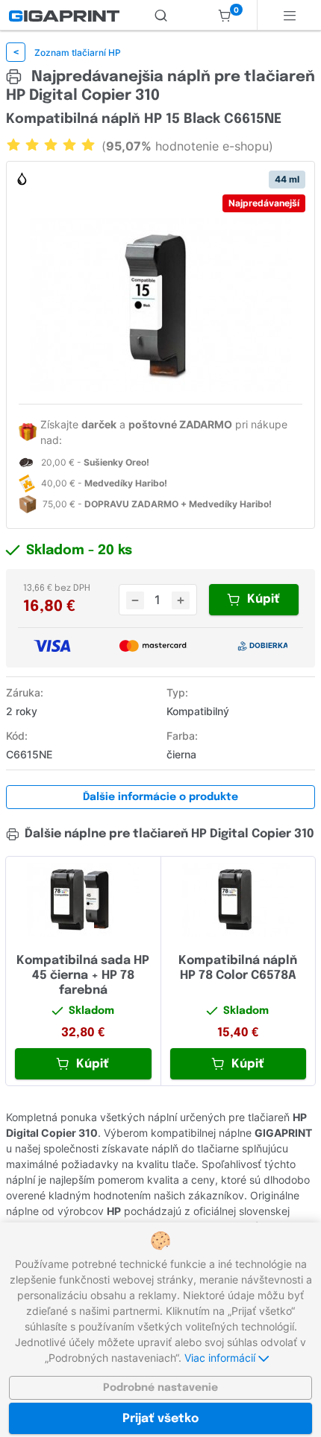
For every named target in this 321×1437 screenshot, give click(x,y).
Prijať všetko (160, 1418)
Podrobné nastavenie (160, 1388)
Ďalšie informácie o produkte (160, 797)
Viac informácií (221, 1357)
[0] (225, 14)
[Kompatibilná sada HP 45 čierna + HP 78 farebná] (83, 900)
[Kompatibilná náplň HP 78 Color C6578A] (238, 900)
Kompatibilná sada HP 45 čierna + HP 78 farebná (82, 975)
